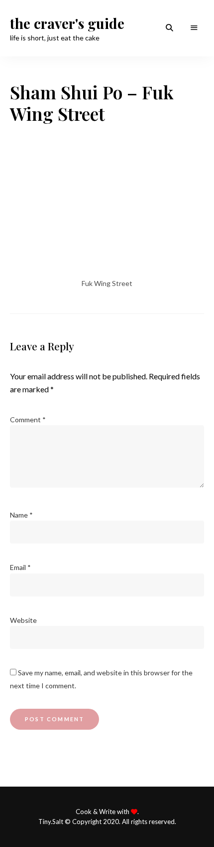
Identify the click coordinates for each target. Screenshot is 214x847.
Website (23, 620)
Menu (194, 28)
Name (21, 515)
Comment (28, 419)
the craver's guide (67, 23)
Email (20, 567)
